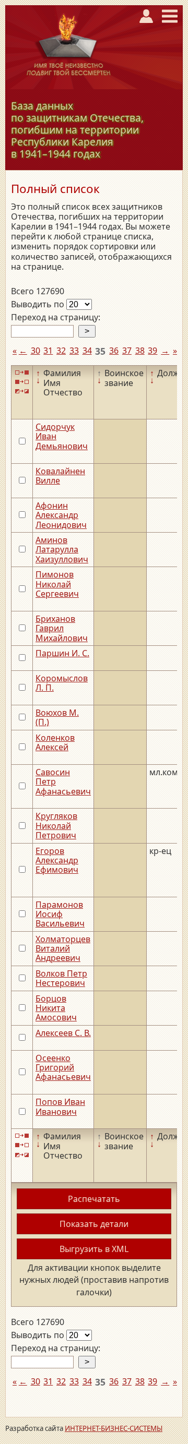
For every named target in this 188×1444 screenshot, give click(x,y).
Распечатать (94, 1199)
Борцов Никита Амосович (56, 1008)
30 (35, 350)
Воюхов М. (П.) (57, 717)
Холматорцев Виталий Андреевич (63, 948)
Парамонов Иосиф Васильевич (60, 914)
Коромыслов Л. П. (62, 682)
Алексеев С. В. (63, 1033)
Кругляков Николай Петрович (56, 825)
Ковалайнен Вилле (60, 475)
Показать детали (94, 1224)
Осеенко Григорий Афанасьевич (63, 1067)
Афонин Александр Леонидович (61, 515)
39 (152, 350)
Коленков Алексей (55, 742)
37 (127, 350)
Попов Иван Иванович (60, 1106)
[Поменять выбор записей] (22, 391)
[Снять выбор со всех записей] (22, 382)
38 (140, 350)
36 (114, 350)
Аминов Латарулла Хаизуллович (62, 549)
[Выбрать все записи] (22, 372)
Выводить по (38, 304)
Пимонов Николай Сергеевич (57, 584)
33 (74, 350)
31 (48, 350)
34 (87, 350)
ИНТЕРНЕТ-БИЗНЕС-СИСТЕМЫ (113, 1428)
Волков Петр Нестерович (61, 978)
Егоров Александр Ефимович (57, 860)
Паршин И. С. (62, 653)
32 (61, 350)
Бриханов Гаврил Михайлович (62, 628)
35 (100, 351)
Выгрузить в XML (94, 1249)
